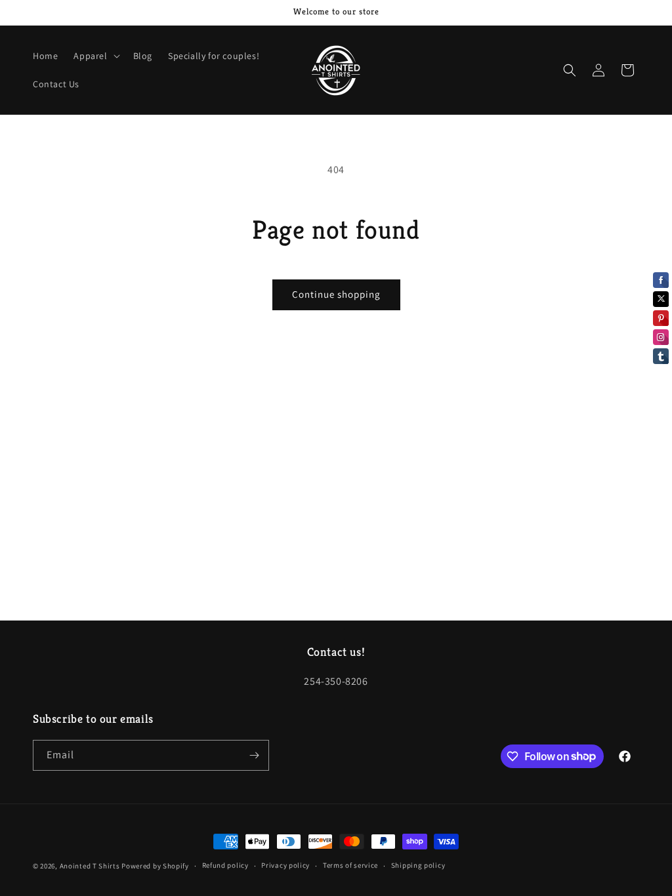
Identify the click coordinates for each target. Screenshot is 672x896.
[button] (95, 56)
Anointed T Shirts (90, 865)
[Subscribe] (254, 755)
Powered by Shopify (155, 865)
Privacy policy (285, 865)
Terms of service (350, 865)
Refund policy (225, 865)
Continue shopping (336, 294)
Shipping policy (418, 865)
